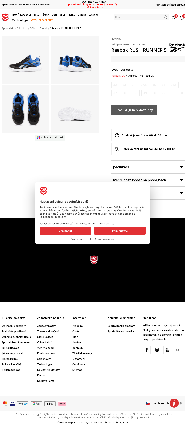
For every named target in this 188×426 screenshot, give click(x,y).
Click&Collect (45, 337)
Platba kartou (10, 359)
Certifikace (78, 364)
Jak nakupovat (10, 348)
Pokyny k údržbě (11, 364)
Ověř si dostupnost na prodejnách (138, 180)
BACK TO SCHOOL (94, 3)
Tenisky (44, 28)
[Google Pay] (36, 403)
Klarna (41, 375)
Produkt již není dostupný (134, 110)
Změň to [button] (181, 403)
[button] (32, 15)
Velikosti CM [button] (147, 75)
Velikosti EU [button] (118, 75)
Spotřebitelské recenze (16, 342)
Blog (75, 337)
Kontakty (77, 348)
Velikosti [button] (133, 75)
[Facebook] (146, 350)
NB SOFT (98, 422)
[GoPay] (22, 403)
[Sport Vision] (5, 17)
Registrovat (178, 4)
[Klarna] (62, 403)
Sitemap (77, 370)
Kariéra (76, 342)
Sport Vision (9, 28)
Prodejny (77, 326)
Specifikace (120, 167)
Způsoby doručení (48, 331)
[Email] (177, 350)
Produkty (23, 28)
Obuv (34, 28)
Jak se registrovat (12, 353)
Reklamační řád (11, 370)
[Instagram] (157, 350)
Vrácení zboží (45, 342)
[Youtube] (167, 350)
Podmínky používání (14, 331)
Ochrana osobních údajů (16, 337)
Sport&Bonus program (121, 326)
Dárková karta (45, 381)
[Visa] (12, 403)
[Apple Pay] (50, 403)
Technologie (44, 364)
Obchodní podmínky (14, 326)
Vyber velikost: (122, 69)
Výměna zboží (45, 348)
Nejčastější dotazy (48, 370)
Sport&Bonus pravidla (121, 331)
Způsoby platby (46, 326)
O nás (75, 331)
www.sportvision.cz (75, 422)
